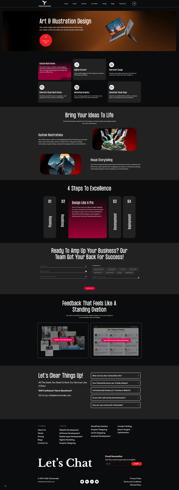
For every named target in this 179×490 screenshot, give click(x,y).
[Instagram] (92, 482)
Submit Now (89, 288)
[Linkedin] (97, 482)
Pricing (104, 3)
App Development (112, 269)
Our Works (94, 3)
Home (66, 3)
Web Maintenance (98, 272)
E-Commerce (123, 269)
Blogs (112, 3)
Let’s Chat (65, 463)
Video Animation (133, 269)
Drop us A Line (45, 42)
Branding (120, 272)
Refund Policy (135, 485)
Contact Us (122, 3)
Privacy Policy (135, 478)
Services (83, 3)
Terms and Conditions (132, 481)
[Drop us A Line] (46, 37)
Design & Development (99, 269)
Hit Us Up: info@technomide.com (54, 395)
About (75, 3)
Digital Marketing (129, 272)
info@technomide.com (46, 482)
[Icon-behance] (87, 482)
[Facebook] (82, 482)
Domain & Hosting (110, 272)
